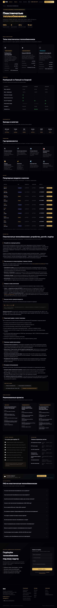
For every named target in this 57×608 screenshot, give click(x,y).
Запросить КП (49, 192)
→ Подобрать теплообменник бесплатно (29, 388)
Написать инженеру (49, 1)
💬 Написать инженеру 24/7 (9, 600)
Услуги (15, 1)
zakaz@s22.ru (41, 1)
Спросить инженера (41, 475)
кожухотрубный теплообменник (38, 263)
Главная (4, 5)
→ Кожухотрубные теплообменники (24, 385)
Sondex (35, 591)
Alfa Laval (35, 590)
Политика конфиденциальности (49, 594)
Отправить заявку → (42, 569)
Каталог (10, 1)
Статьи (20, 1)
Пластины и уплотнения (27, 596)
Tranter (35, 593)
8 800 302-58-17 (34, 1)
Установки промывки (26, 598)
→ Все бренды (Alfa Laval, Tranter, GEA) (12, 388)
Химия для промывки (27, 599)
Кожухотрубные (26, 594)
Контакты (25, 1)
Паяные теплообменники (9, 294)
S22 (6, 2)
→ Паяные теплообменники (10, 385)
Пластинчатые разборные (25, 591)
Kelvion (35, 595)
